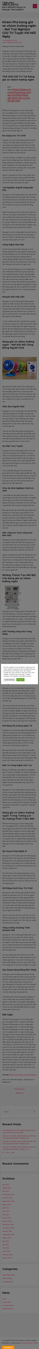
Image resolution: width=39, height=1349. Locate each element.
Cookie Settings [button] (9, 680)
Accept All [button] (20, 680)
